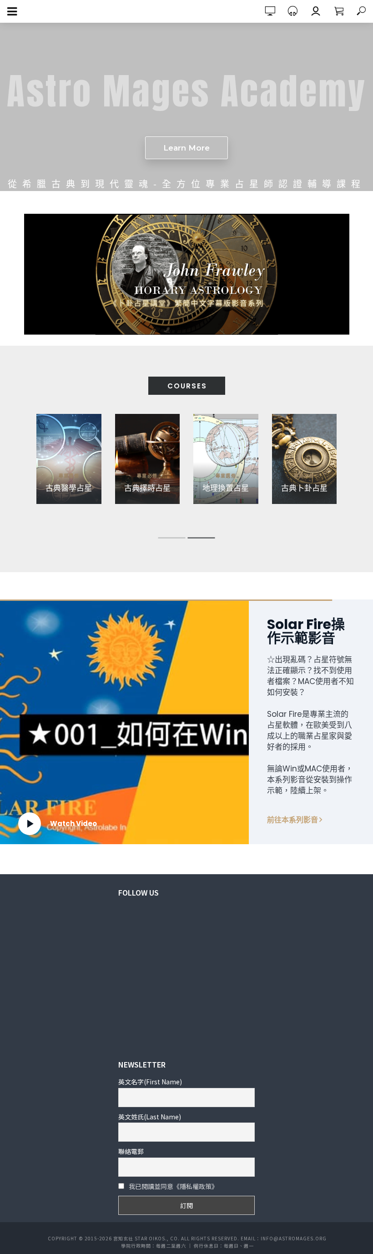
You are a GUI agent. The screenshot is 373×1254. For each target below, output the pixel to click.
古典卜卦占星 (304, 488)
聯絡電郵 (131, 1151)
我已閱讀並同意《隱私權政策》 (173, 1186)
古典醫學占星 (68, 488)
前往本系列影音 (295, 820)
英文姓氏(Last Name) (149, 1116)
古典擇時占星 (147, 488)
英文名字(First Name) (150, 1081)
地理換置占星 (225, 488)
